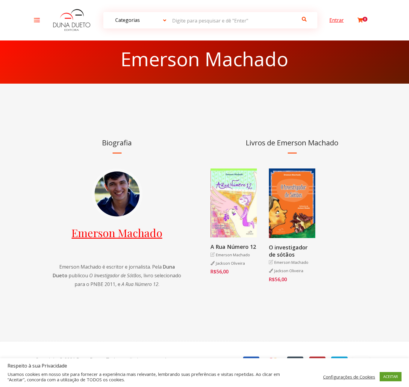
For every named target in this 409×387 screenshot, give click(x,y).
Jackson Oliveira (230, 263)
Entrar (336, 20)
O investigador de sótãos (288, 251)
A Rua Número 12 (233, 246)
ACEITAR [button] (390, 376)
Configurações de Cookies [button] (349, 377)
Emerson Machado (117, 232)
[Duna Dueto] (70, 20)
